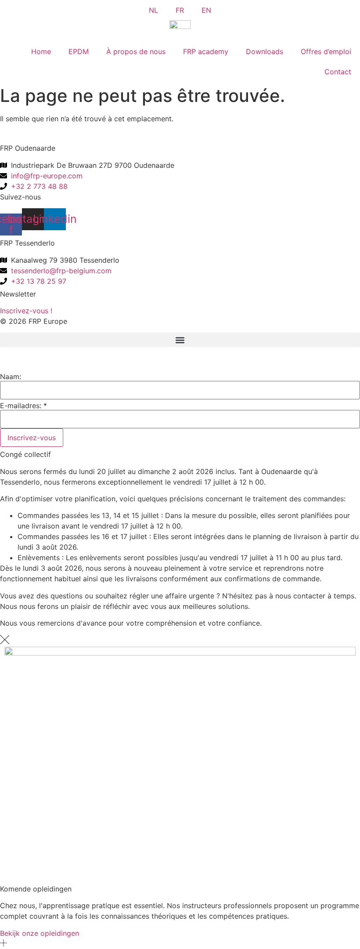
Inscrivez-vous (31, 437)
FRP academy (205, 51)
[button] (180, 340)
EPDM (78, 51)
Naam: (10, 376)
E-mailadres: (23, 405)
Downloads (264, 51)
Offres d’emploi (326, 51)
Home (41, 51)
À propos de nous (136, 51)
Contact (337, 71)
